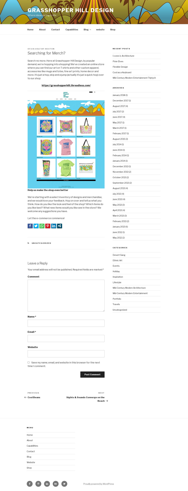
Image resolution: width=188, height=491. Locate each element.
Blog (86, 29)
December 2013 (120, 166)
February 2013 (119, 221)
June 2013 (117, 199)
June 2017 (117, 117)
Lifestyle (117, 282)
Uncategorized (41, 243)
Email (32, 332)
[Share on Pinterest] (47, 226)
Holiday (116, 271)
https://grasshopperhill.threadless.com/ (66, 85)
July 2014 (117, 144)
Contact (55, 29)
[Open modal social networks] (59, 226)
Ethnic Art (117, 260)
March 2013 (118, 215)
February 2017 (119, 133)
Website (33, 347)
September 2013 (121, 183)
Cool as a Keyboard (122, 72)
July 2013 (117, 194)
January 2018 (119, 95)
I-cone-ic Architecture (123, 56)
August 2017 (119, 106)
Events (116, 266)
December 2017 (120, 100)
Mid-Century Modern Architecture (129, 288)
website (100, 29)
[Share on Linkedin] (53, 226)
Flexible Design (120, 67)
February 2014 (119, 155)
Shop (112, 29)
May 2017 (117, 122)
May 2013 (117, 205)
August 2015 (119, 139)
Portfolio (117, 299)
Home (30, 29)
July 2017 (117, 111)
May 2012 (117, 237)
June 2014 (117, 150)
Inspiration (118, 277)
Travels (116, 304)
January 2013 (119, 226)
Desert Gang (119, 255)
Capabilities (72, 29)
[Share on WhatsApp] (42, 226)
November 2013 (120, 172)
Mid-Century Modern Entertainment (130, 293)
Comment (33, 276)
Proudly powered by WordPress (98, 484)
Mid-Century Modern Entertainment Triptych (134, 78)
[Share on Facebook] (30, 226)
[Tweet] (36, 226)
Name (32, 316)
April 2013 (117, 210)
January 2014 (119, 161)
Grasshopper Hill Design (71, 10)
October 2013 (119, 177)
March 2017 (118, 128)
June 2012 (117, 232)
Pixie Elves (118, 61)
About (42, 29)
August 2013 (119, 188)
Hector (49, 49)
